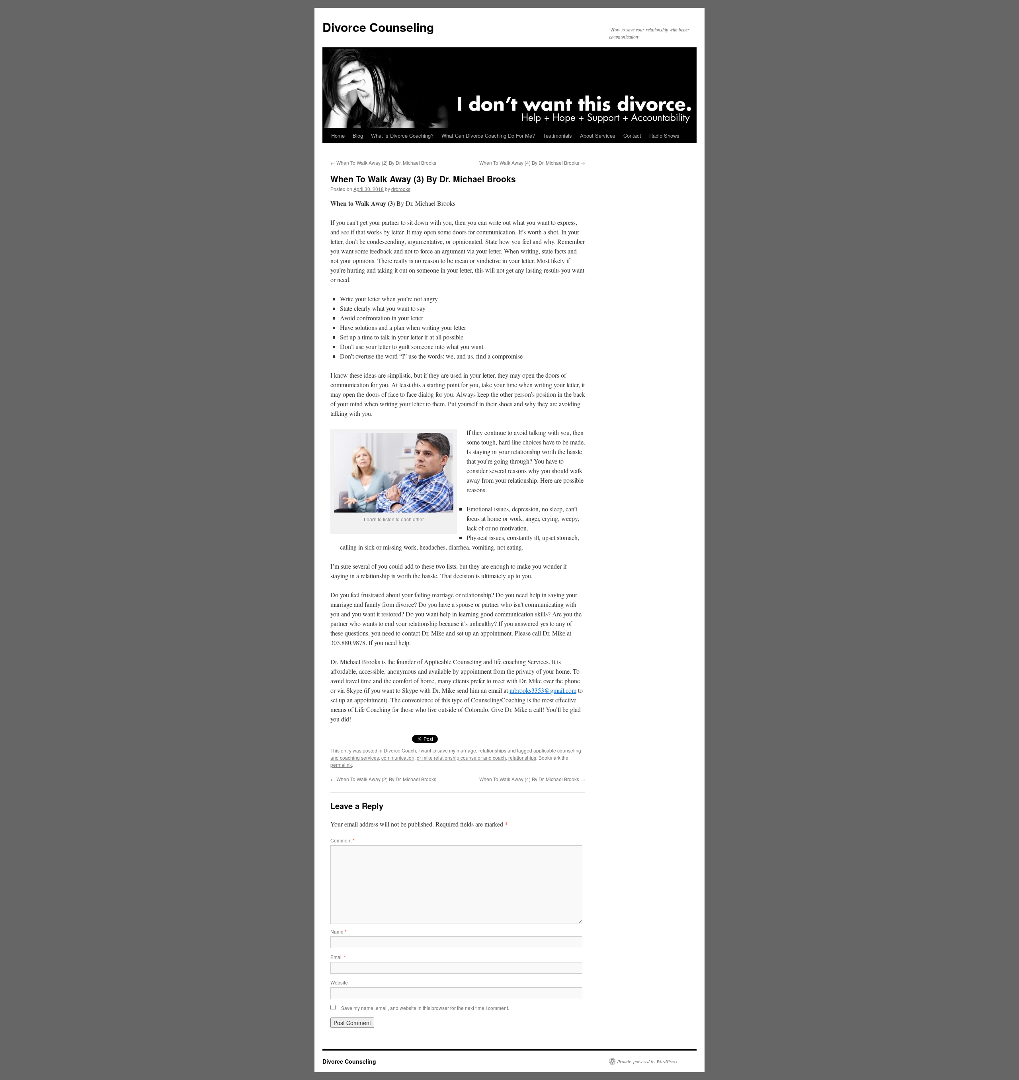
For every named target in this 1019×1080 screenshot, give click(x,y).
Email (338, 956)
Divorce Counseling (378, 26)
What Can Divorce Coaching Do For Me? (488, 135)
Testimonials (557, 135)
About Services (597, 135)
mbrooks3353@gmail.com (543, 690)
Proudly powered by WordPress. (648, 1061)
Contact (632, 135)
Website (339, 982)
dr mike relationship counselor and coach (461, 757)
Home (338, 135)
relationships (492, 750)
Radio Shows (664, 135)
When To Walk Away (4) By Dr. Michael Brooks (532, 162)
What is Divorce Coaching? (402, 135)
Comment (342, 840)
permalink (341, 764)
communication (397, 757)
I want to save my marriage (447, 750)
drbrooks (400, 188)
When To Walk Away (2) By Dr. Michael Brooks (383, 162)
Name (338, 931)
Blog (358, 135)
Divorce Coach (400, 750)
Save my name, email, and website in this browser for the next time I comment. (425, 1007)
